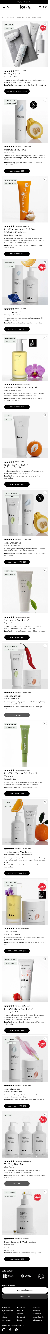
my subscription (7, 1310)
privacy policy (37, 1320)
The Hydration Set (12, 542)
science (20, 1314)
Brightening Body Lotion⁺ (16, 465)
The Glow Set (10, 931)
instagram (36, 1307)
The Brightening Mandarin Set (18, 851)
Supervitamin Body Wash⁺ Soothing (20, 1241)
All (3, 17)
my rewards (6, 1307)
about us (20, 1310)
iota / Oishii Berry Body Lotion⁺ (18, 1009)
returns (4, 1317)
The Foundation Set (13, 311)
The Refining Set (12, 1088)
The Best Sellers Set (13, 74)
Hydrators (20, 17)
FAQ (3, 1314)
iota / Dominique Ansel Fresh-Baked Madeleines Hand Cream (20, 231)
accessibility (37, 1314)
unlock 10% (25, 1296)
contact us (21, 1307)
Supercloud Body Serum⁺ (15, 149)
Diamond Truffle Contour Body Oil (20, 387)
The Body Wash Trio (13, 1164)
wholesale (36, 1310)
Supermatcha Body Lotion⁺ (16, 620)
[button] (45, 24)
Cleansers (10, 17)
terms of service (38, 1317)
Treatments (31, 17)
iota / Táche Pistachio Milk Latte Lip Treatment (21, 775)
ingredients (21, 1317)
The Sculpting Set (12, 695)
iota (8, 1325)
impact (19, 1320)
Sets (39, 17)
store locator (6, 1320)
